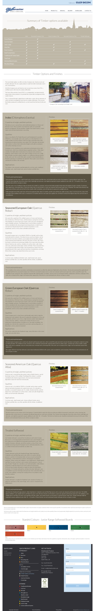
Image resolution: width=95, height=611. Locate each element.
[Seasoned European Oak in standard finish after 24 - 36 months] (79, 219)
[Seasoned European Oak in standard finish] (59, 219)
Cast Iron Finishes (25, 578)
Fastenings (23, 580)
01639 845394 (83, 2)
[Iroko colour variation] (79, 155)
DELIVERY (70, 10)
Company (68, 555)
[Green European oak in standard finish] (59, 299)
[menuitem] (45, 10)
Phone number (69, 567)
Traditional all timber (26, 586)
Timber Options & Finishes (27, 573)
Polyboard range (25, 601)
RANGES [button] (62, 10)
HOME (46, 10)
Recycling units (24, 559)
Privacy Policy (59, 609)
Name (67, 549)
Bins (22, 557)
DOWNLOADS (78, 10)
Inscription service (25, 566)
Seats (22, 553)
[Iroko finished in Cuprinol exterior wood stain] (59, 128)
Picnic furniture (25, 562)
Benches (23, 555)
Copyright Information (13, 609)
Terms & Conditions (36, 609)
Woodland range (25, 597)
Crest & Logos (24, 568)
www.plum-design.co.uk (84, 609)
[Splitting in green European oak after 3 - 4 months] (79, 299)
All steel (23, 590)
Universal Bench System (27, 605)
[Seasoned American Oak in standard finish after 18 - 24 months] (79, 375)
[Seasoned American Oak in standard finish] (59, 375)
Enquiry (68, 574)
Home (5, 551)
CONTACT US (88, 10)
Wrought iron (24, 592)
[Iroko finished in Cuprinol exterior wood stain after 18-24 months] (79, 128)
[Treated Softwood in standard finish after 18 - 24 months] (79, 441)
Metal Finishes (24, 575)
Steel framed (24, 599)
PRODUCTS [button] (53, 10)
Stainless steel (24, 595)
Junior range (24, 603)
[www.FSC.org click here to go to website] (44, 583)
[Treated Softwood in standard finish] (59, 441)
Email (67, 561)
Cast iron (23, 588)
